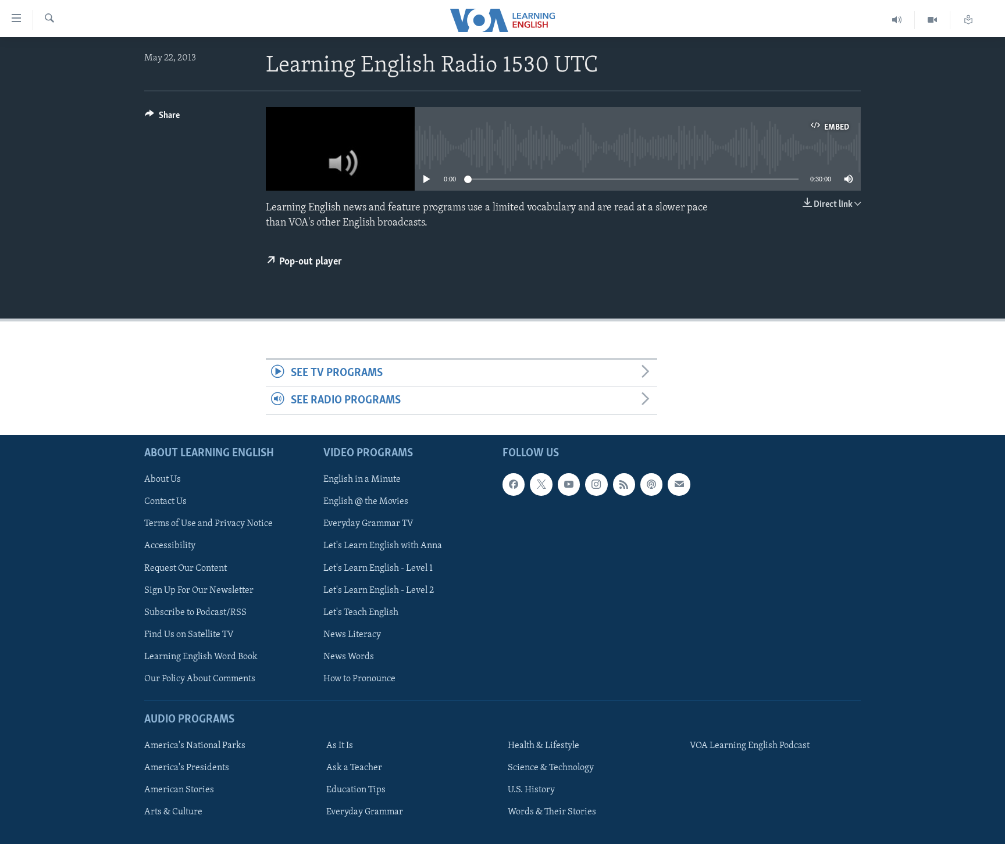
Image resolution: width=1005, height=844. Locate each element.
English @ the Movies (365, 501)
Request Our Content (185, 568)
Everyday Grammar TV (368, 523)
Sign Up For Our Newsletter (199, 590)
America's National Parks (194, 745)
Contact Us (165, 501)
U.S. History (531, 790)
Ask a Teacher (354, 768)
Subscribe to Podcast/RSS (195, 612)
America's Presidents (186, 768)
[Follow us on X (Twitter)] (541, 484)
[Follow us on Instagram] (596, 484)
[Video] (932, 20)
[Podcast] (651, 484)
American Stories (179, 790)
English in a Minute (362, 479)
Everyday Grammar (364, 812)
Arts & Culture (173, 812)
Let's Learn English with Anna (382, 545)
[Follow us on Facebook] (513, 484)
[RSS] (624, 484)
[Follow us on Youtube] (569, 484)
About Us (162, 479)
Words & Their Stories (552, 812)
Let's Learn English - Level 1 (378, 568)
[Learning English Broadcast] (897, 20)
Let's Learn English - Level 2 (378, 590)
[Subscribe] (679, 484)
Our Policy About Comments (199, 678)
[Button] (162, 118)
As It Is (339, 745)
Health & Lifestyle (543, 745)
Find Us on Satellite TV (189, 634)
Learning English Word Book (201, 656)
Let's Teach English (360, 612)
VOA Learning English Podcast (750, 745)
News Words (348, 656)
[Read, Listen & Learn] (968, 20)
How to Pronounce (359, 678)
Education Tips (356, 790)
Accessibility (169, 545)
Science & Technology (551, 768)
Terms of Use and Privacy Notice (208, 523)
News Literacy (352, 634)
